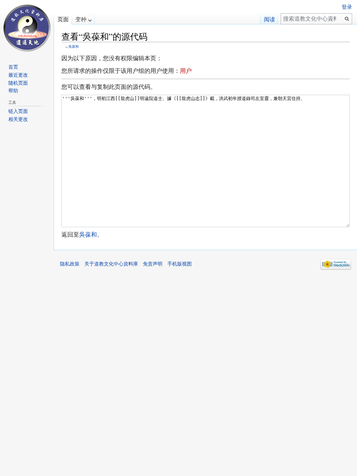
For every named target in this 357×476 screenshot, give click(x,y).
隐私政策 (69, 264)
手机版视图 (179, 264)
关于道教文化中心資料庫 (111, 264)
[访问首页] (26, 28)
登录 (347, 7)
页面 (63, 19)
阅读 (269, 19)
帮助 (13, 90)
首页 (13, 67)
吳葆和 (73, 46)
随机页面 (18, 83)
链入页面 (18, 111)
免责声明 (152, 264)
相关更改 (18, 119)
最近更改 (18, 75)
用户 (186, 70)
